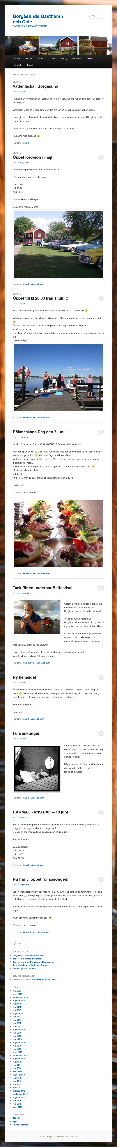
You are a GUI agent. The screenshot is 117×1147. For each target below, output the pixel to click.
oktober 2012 (19, 1090)
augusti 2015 (19, 1042)
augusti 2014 (19, 1058)
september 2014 (20, 1055)
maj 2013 (17, 1084)
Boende (89, 58)
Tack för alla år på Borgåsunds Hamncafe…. (33, 961)
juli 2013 (17, 1077)
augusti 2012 (19, 1097)
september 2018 (20, 997)
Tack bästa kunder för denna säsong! (30, 965)
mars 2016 (17, 1039)
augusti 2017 (19, 1013)
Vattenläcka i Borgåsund (35, 86)
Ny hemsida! (24, 677)
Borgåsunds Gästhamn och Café (38, 19)
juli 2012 (17, 1100)
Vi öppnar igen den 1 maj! (44, 979)
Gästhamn (41, 58)
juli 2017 (17, 1016)
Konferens (76, 58)
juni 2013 (17, 1081)
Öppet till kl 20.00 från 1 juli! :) (40, 298)
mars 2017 (17, 1026)
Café (53, 58)
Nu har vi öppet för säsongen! (41, 879)
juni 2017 (17, 1019)
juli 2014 (17, 1061)
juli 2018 (17, 1003)
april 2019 (17, 994)
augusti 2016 (19, 1029)
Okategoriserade (20, 1124)
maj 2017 (17, 1023)
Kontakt (30, 65)
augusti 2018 (19, 1000)
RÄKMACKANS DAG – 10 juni (40, 812)
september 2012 (20, 1093)
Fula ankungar (26, 733)
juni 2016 (17, 1032)
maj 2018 (17, 1010)
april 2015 (17, 1052)
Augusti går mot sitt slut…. (25, 968)
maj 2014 (17, 1068)
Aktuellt (26, 142)
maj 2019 (17, 990)
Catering (63, 58)
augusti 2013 (19, 1074)
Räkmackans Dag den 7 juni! (39, 431)
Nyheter (17, 58)
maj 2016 (17, 1035)
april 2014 (17, 1071)
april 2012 (17, 1106)
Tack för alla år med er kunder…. (28, 958)
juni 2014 (17, 1064)
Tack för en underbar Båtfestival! (43, 587)
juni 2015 (17, 1045)
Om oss (28, 58)
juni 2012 (17, 1103)
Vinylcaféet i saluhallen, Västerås (28, 955)
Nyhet (32, 417)
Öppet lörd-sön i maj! (32, 157)
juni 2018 (17, 1006)
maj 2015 (17, 1048)
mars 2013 (17, 1087)
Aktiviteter (18, 65)
